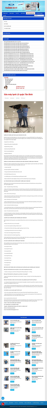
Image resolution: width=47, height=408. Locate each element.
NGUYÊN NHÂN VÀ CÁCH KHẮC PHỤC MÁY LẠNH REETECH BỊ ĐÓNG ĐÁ (17, 47)
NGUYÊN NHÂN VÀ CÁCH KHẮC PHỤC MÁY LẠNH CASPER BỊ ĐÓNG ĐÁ (16, 46)
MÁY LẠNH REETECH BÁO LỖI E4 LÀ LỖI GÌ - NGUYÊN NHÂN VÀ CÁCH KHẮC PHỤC (18, 59)
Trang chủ (5, 13)
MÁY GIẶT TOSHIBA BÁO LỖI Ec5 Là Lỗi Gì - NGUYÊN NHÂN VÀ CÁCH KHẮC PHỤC (18, 53)
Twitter (18, 98)
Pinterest (23, 98)
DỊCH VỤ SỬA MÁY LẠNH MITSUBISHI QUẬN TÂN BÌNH (37, 360)
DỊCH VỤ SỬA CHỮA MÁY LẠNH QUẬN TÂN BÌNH (37, 377)
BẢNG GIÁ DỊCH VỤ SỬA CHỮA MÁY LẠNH (15, 328)
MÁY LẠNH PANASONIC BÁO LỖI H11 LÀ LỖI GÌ (12, 41)
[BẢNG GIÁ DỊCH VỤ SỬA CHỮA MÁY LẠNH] (6, 329)
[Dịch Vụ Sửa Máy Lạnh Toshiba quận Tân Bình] (27, 337)
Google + (12, 98)
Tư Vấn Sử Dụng (39, 13)
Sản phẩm (12, 13)
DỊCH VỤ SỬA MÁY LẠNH (14, 320)
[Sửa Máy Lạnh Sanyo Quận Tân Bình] (6, 353)
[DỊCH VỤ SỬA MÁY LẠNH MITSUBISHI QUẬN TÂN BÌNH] (27, 362)
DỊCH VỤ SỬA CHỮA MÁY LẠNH (37, 327)
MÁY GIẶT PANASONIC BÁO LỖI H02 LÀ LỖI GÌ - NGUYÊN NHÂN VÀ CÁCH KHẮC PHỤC (19, 61)
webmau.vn (35, 406)
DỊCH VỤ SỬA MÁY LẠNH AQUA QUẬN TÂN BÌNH (37, 368)
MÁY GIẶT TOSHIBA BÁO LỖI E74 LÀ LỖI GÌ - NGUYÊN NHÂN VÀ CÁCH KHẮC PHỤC (19, 55)
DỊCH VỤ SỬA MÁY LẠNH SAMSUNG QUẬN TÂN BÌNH (37, 352)
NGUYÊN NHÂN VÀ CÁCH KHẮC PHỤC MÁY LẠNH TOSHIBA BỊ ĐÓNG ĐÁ (17, 52)
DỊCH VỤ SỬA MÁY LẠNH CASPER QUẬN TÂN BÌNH (15, 385)
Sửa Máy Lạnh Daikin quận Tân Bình (37, 344)
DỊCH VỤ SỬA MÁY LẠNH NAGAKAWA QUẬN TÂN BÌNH (15, 360)
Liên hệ (4, 15)
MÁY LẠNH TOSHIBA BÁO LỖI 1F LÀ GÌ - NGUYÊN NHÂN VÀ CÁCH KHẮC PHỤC (18, 58)
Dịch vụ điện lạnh (30, 13)
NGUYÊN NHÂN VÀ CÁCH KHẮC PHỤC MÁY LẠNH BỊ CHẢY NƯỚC (15, 70)
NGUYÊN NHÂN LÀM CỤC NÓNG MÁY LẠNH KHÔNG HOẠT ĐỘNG (15, 67)
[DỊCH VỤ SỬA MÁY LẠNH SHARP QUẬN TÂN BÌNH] (6, 370)
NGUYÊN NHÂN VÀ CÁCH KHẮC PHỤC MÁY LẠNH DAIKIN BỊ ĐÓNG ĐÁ (16, 50)
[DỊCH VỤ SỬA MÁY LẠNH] (6, 322)
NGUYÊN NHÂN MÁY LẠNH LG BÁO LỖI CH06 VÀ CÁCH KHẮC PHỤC (16, 64)
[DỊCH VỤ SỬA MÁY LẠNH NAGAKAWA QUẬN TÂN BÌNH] (6, 362)
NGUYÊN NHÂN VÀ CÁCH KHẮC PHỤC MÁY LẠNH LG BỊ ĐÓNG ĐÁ (15, 44)
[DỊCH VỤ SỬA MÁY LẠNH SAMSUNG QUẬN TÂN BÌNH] (27, 353)
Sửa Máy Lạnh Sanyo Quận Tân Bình (15, 352)
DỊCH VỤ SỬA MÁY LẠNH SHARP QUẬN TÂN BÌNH (14, 368)
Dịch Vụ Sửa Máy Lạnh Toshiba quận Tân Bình (36, 336)
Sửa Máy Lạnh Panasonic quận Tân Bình (15, 344)
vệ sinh (22, 276)
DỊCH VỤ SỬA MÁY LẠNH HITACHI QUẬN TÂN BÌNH (15, 377)
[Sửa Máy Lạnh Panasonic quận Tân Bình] (6, 345)
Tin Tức (17, 13)
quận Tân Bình (14, 292)
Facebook (7, 98)
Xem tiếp (12, 333)
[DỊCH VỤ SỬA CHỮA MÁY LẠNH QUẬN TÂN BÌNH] (27, 378)
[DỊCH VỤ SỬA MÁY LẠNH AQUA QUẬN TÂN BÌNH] (27, 370)
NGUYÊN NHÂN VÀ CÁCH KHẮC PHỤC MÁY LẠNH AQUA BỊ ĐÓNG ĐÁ (16, 43)
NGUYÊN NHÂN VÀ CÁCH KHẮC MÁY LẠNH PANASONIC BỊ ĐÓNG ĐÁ (16, 49)
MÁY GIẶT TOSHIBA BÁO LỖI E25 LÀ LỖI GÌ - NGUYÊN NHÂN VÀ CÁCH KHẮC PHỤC (19, 56)
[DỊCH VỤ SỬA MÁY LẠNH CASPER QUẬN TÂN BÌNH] (6, 386)
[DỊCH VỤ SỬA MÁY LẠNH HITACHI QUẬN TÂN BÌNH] (6, 378)
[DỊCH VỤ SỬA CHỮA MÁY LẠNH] (27, 329)
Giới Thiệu (23, 13)
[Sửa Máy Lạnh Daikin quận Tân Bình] (27, 345)
